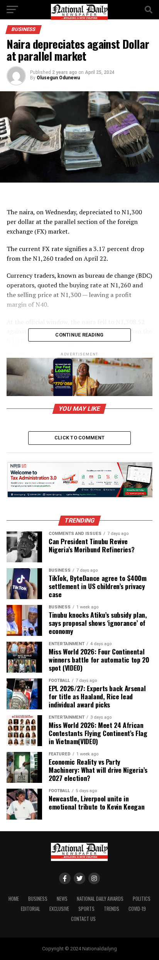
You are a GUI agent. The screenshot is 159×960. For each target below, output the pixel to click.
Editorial (30, 908)
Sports (86, 908)
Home (13, 898)
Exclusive (59, 908)
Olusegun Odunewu (58, 77)
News (62, 898)
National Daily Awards (100, 898)
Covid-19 (137, 908)
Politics (142, 898)
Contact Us (83, 918)
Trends (111, 908)
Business (37, 898)
